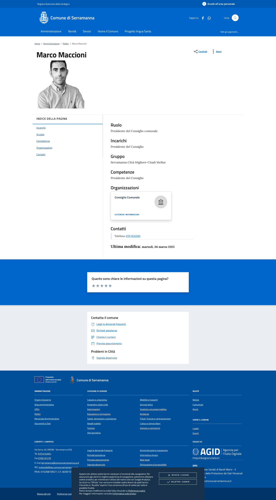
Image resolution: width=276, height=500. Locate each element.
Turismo (91, 428)
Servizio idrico (146, 404)
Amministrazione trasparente (154, 450)
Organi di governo (42, 400)
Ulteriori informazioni (127, 214)
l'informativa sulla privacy (124, 493)
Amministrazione (51, 43)
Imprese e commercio (150, 428)
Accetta (180, 481)
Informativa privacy (149, 455)
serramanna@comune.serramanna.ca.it (60, 463)
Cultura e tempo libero (150, 423)
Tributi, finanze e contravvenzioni (155, 418)
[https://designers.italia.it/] (217, 452)
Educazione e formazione (99, 414)
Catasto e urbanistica (97, 400)
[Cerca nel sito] (235, 17)
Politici (66, 43)
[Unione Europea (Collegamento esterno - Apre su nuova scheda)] (48, 380)
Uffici (36, 409)
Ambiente (144, 414)
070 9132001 (133, 236)
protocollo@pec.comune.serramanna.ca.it (58, 467)
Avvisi (195, 409)
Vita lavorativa (94, 433)
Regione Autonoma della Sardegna (53, 4)
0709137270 (44, 458)
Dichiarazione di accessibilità (153, 464)
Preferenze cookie (136, 490)
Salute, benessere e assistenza (101, 418)
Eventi (196, 433)
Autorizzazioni (93, 409)
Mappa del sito (44, 494)
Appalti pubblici (94, 423)
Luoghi (196, 428)
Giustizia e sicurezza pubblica (153, 409)
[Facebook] (201, 18)
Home (37, 43)
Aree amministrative (44, 404)
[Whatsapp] (208, 18)
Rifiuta (180, 474)
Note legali (145, 460)
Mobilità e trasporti (149, 400)
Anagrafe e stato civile (97, 404)
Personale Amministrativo (46, 418)
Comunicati (198, 404)
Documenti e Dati (42, 423)
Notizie (196, 400)
